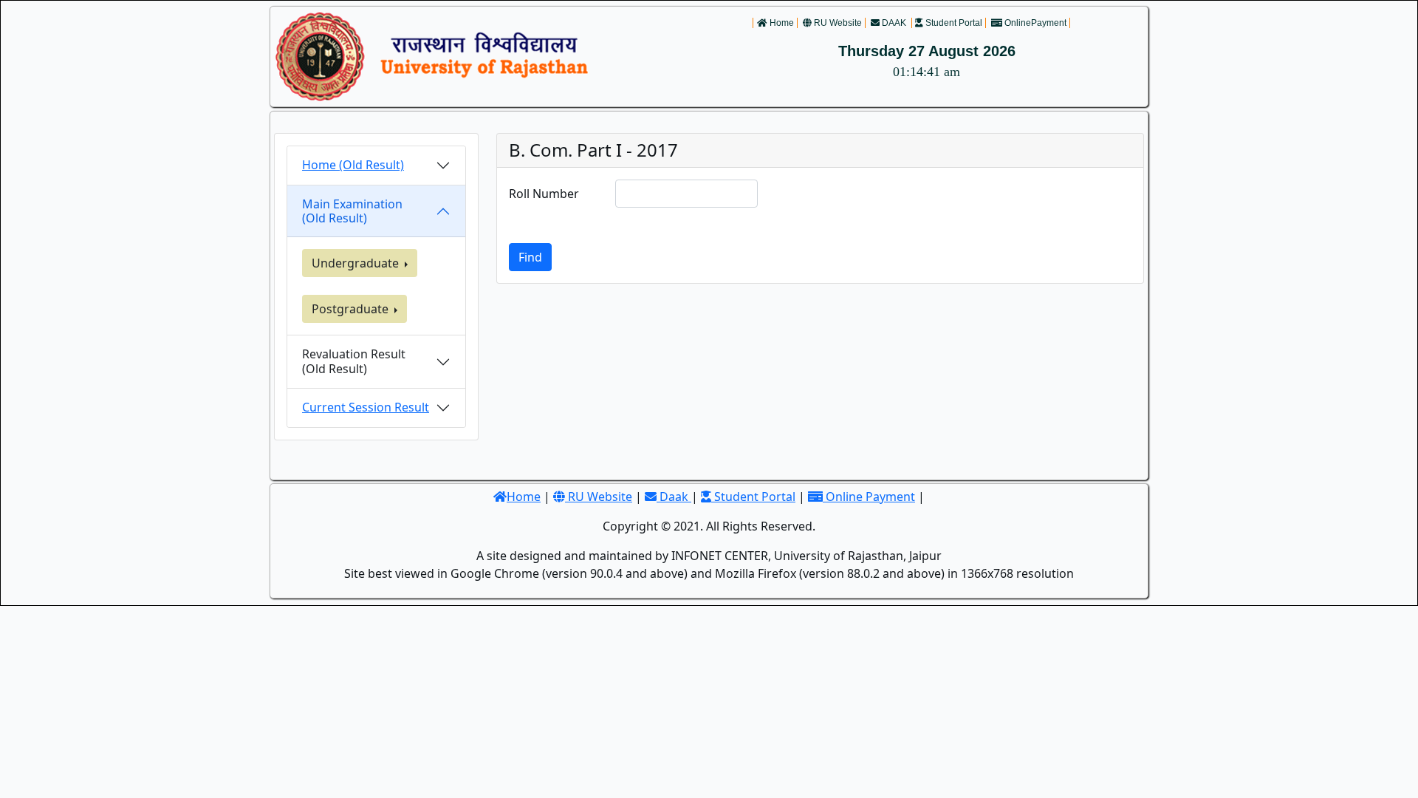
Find (530, 257)
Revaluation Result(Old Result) (353, 361)
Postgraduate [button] (351, 309)
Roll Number (544, 193)
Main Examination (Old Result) (352, 211)
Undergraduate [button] (357, 263)
